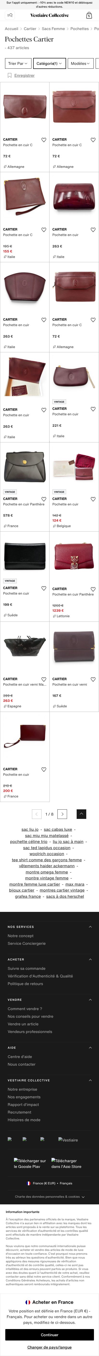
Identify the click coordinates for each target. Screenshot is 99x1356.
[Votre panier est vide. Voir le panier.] (89, 15)
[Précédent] (37, 814)
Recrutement (19, 1112)
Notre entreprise (22, 1089)
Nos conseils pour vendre (30, 1016)
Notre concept (20, 936)
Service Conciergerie (27, 943)
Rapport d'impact (23, 1104)
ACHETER (16, 960)
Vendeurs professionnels (30, 1031)
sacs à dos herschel (65, 896)
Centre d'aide (20, 1056)
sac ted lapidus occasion (46, 848)
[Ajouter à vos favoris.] (44, 140)
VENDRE (15, 1000)
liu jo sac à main (68, 842)
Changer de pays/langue (49, 1347)
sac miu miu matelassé (46, 836)
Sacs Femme (53, 28)
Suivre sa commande (26, 968)
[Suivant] (62, 814)
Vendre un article (23, 1024)
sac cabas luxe (58, 829)
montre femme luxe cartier (34, 884)
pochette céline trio (28, 842)
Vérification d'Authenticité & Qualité (40, 976)
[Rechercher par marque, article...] (10, 15)
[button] (89, 15)
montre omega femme (47, 872)
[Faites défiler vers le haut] (81, 814)
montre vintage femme (46, 878)
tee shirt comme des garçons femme (47, 860)
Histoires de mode (24, 1120)
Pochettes (79, 28)
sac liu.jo (30, 829)
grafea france (28, 896)
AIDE (12, 1048)
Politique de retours (25, 983)
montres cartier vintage (62, 890)
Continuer (49, 1335)
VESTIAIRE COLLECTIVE (29, 1081)
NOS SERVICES (21, 927)
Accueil (11, 28)
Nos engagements (24, 1097)
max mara (74, 884)
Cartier (30, 28)
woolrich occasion (47, 854)
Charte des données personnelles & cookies (47, 1196)
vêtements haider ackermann (47, 866)
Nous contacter (22, 1064)
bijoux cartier (21, 890)
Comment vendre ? (25, 1009)
